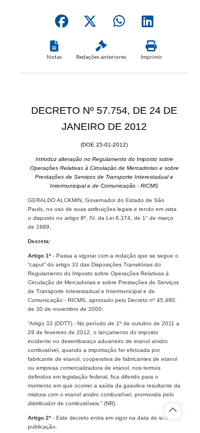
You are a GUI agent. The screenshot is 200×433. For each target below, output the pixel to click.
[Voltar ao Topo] (172, 411)
